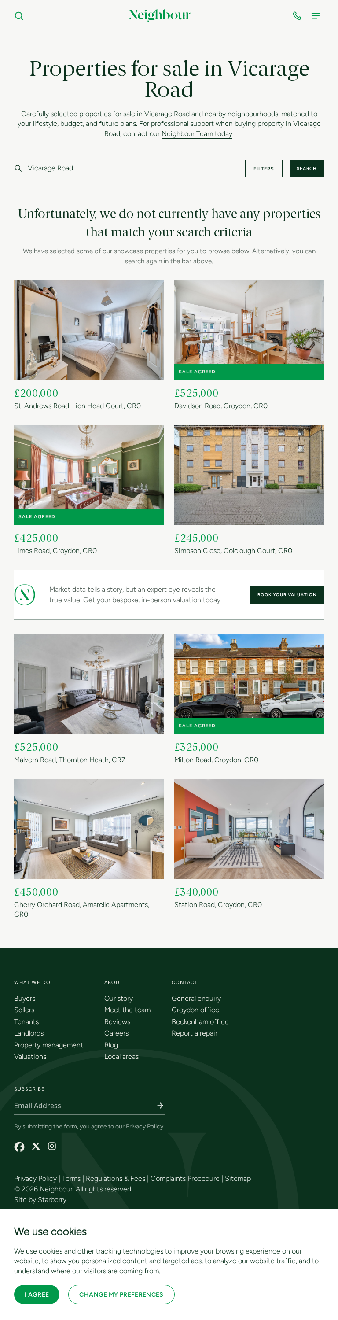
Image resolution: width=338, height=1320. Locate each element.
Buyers (24, 998)
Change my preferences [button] (121, 1294)
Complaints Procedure (185, 1178)
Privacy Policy (144, 1126)
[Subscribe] (160, 1105)
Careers (116, 1033)
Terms (71, 1178)
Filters (264, 169)
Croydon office (195, 1010)
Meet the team (127, 1010)
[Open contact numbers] (298, 15)
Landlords (29, 1033)
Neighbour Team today (197, 134)
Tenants (26, 1022)
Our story (118, 998)
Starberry (52, 1199)
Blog (111, 1045)
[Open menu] (317, 15)
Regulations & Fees (115, 1178)
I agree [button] (37, 1294)
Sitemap (238, 1178)
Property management (48, 1045)
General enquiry (196, 998)
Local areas (121, 1056)
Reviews (117, 1022)
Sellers (24, 1010)
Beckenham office (200, 1022)
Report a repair (194, 1033)
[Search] (20, 15)
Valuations (30, 1056)
